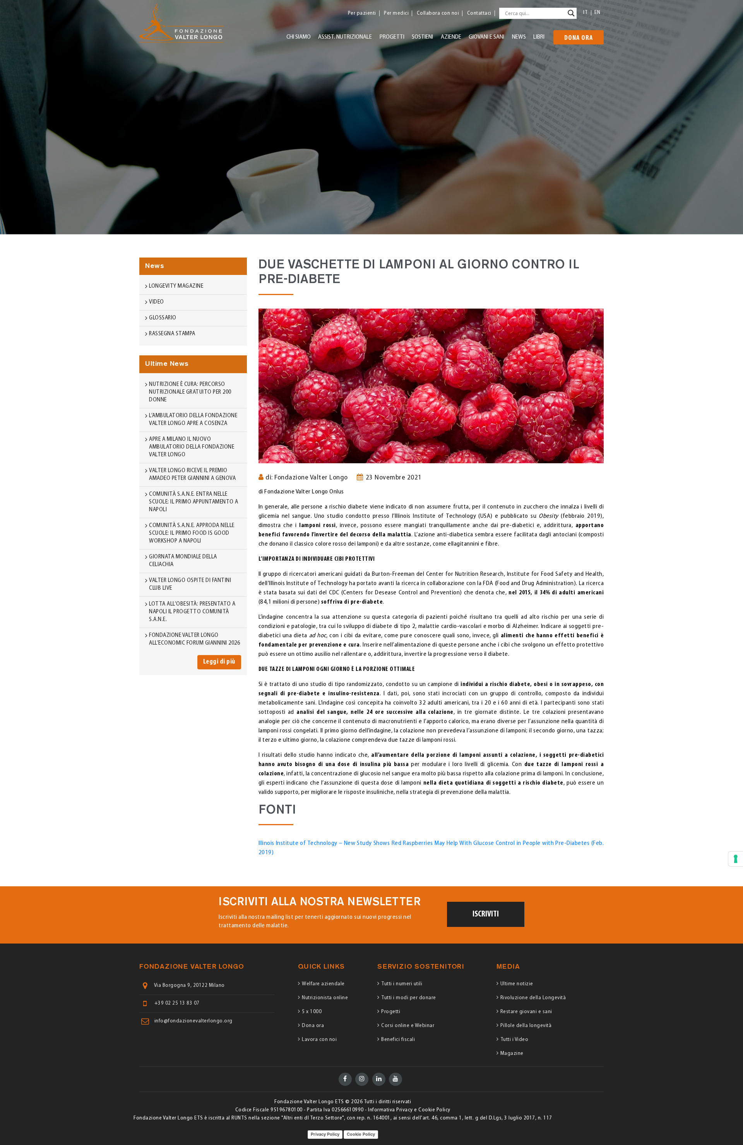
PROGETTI (392, 37)
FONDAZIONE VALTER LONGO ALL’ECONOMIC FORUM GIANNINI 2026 (194, 639)
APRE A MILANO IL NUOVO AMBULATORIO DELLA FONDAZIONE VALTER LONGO (191, 447)
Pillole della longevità (526, 1026)
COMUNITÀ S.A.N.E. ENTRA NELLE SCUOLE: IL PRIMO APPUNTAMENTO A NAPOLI (193, 502)
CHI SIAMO (298, 37)
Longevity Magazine (176, 286)
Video (156, 302)
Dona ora (578, 38)
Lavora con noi (319, 1040)
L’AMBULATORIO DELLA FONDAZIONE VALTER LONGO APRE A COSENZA (193, 420)
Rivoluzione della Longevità (533, 998)
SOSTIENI (422, 37)
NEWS (519, 37)
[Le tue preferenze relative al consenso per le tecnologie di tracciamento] (735, 858)
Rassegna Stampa (172, 334)
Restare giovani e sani (526, 1012)
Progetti (390, 1012)
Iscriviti (486, 914)
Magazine (512, 1053)
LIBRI (538, 37)
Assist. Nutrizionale (345, 37)
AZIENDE (451, 37)
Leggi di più (219, 662)
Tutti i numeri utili (401, 984)
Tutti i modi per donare (408, 998)
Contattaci (479, 13)
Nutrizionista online (325, 998)
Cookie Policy (361, 1134)
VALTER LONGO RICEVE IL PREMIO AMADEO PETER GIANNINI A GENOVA (192, 474)
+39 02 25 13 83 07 (177, 1004)
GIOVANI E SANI (486, 37)
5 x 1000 (312, 1012)
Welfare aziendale (323, 984)
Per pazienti (362, 13)
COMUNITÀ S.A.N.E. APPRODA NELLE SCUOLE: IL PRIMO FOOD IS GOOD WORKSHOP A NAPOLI (192, 533)
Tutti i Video (514, 1040)
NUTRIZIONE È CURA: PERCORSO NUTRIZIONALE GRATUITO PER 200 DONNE (190, 392)
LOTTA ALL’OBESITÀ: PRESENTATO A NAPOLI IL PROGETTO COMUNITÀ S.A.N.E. (192, 612)
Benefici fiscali (398, 1040)
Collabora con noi (438, 13)
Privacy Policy (325, 1134)
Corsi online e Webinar (407, 1026)
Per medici (396, 13)
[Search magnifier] (571, 13)
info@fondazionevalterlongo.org (193, 1021)
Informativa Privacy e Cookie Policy (409, 1110)
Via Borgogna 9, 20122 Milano (189, 986)
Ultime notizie (516, 984)
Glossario (162, 318)
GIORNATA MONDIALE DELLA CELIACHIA (183, 561)
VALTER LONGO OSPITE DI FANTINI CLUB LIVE (190, 584)
